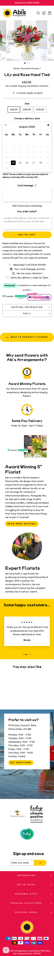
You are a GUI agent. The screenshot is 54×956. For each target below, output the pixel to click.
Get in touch (26, 885)
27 (34, 162)
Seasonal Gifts (26, 894)
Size (27, 103)
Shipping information (27, 307)
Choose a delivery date (27, 118)
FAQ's (27, 313)
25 (20, 162)
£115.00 (40, 109)
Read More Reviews (22, 524)
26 (27, 162)
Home (16, 68)
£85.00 (27, 109)
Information (26, 875)
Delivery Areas (26, 912)
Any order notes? (27, 211)
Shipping (22, 86)
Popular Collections (26, 903)
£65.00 (14, 109)
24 (13, 162)
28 (40, 162)
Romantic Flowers (30, 68)
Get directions (20, 762)
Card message (25, 185)
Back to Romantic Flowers (29, 337)
